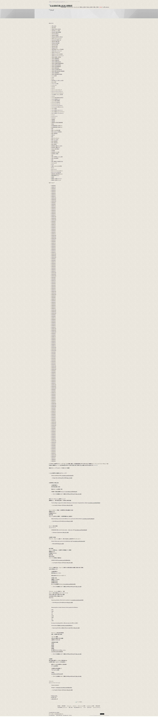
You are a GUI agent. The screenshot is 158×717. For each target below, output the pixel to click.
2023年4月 (53, 247)
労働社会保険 (97, 705)
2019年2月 (53, 325)
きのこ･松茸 (53, 82)
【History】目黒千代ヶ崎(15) (57, 36)
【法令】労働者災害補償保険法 (57, 63)
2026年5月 (53, 190)
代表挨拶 (58, 705)
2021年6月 (53, 281)
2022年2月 (53, 269)
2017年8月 (53, 353)
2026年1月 (53, 196)
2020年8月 (53, 297)
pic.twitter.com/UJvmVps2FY (67, 475)
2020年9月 (53, 296)
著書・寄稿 (95, 7)
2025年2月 (53, 213)
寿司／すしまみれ (54, 139)
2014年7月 (53, 411)
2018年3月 (53, 342)
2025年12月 (53, 197)
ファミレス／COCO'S (55, 102)
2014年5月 (53, 414)
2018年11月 (53, 330)
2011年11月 (53, 456)
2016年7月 (53, 373)
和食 (52, 128)
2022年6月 (53, 263)
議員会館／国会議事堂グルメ (57, 173)
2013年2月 (53, 437)
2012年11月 (53, 442)
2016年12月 (53, 366)
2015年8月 (53, 390)
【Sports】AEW (54, 46)
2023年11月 (53, 236)
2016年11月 (53, 367)
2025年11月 (53, 199)
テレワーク (76, 7)
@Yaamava (58, 687)
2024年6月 (53, 225)
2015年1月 (53, 401)
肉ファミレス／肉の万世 (56, 172)
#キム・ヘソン (63, 650)
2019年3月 (53, 324)
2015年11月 (53, 386)
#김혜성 (58, 625)
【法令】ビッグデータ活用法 (57, 54)
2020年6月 (53, 300)
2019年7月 (53, 317)
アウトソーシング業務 (81, 705)
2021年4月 (53, 285)
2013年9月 (53, 426)
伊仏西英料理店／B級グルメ (56, 127)
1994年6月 (53, 459)
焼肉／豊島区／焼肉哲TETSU (57, 161)
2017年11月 (53, 348)
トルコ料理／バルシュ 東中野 (57, 94)
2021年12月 (53, 272)
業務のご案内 (83, 7)
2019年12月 (53, 310)
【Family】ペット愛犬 (55, 30)
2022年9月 (53, 258)
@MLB (52, 672)
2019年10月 (53, 313)
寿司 (52, 136)
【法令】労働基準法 (55, 60)
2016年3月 (53, 380)
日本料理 (53, 150)
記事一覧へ (54, 697)
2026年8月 (53, 185)
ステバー (53, 88)
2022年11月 (53, 255)
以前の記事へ (54, 699)
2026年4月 (53, 191)
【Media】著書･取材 (55, 41)
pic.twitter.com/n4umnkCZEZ (77, 600)
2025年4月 (53, 210)
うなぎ (52, 77)
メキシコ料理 (54, 108)
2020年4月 (53, 303)
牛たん (52, 164)
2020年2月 (53, 306)
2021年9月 (53, 277)
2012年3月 (53, 451)
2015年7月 (53, 392)
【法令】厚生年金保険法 (56, 64)
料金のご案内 (89, 7)
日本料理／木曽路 (54, 153)
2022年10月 (53, 257)
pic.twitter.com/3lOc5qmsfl (71, 491)
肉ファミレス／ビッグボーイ (57, 170)
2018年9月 (53, 333)
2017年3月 (53, 361)
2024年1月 (53, 233)
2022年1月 (53, 271)
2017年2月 (53, 362)
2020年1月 (53, 308)
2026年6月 (53, 188)
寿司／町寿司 (54, 144)
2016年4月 (53, 378)
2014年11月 (53, 404)
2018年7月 (53, 336)
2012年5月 (53, 448)
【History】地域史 (54, 35)
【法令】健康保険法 (55, 58)
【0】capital (53, 25)
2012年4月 (53, 450)
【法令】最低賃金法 (55, 67)
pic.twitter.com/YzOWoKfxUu (64, 560)
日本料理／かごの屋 (55, 152)
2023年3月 (53, 249)
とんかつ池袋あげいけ (55, 99)
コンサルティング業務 (90, 705)
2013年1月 (53, 439)
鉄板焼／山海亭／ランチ (56, 180)
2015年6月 (53, 394)
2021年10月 (53, 275)
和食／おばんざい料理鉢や (56, 131)
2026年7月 (53, 187)
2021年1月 (53, 289)
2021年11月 (53, 274)
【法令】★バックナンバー (56, 50)
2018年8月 (53, 334)
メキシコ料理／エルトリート (57, 110)
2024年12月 (53, 216)
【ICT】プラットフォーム (56, 38)
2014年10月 (53, 406)
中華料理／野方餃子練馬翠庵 (57, 122)
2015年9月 (53, 389)
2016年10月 (53, 369)
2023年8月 (53, 241)
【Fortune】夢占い (55, 33)
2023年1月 (53, 252)
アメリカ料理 (54, 75)
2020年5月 (53, 302)
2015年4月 (53, 397)
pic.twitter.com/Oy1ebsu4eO (79, 541)
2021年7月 (53, 280)
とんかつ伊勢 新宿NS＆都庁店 (57, 97)
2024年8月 (53, 222)
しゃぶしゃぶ (54, 85)
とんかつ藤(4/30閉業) (55, 100)
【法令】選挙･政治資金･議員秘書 (57, 71)
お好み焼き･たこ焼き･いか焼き (57, 80)
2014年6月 (53, 412)
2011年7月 (53, 457)
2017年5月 (53, 358)
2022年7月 (53, 261)
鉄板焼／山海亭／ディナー (56, 178)
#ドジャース (63, 491)
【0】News (53, 27)
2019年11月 (53, 311)
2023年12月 (53, 235)
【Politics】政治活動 (55, 43)
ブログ (100, 7)
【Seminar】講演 (54, 44)
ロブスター (53, 117)
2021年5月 (53, 283)
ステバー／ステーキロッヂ (56, 89)
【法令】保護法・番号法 (56, 57)
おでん (52, 78)
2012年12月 (53, 440)
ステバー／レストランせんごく (57, 92)
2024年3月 (53, 230)
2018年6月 (53, 338)
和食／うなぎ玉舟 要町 (55, 130)
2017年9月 (53, 352)
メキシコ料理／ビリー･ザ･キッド (57, 111)
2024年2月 (53, 232)
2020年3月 (53, 305)
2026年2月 (53, 194)
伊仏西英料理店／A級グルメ (56, 125)
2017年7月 (53, 355)
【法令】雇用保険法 (55, 72)
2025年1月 (53, 215)
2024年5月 (53, 227)
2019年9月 (53, 314)
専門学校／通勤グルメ (55, 147)
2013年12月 (53, 422)
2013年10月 (53, 425)
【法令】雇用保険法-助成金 (56, 74)
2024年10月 (53, 219)
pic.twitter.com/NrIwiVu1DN (69, 584)
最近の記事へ (55, 695)
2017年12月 (53, 347)
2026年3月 (53, 193)
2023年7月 (53, 243)
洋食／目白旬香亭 (54, 158)
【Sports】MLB (54, 47)
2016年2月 (53, 381)
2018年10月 (53, 331)
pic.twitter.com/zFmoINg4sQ (88, 518)
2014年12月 (53, 403)
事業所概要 (63, 7)
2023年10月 (53, 238)
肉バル (52, 167)
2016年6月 (53, 375)
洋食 (52, 155)
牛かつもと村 (54, 162)
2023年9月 (53, 239)
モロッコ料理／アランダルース (57, 113)
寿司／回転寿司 (54, 141)
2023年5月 (53, 246)
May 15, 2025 (69, 477)
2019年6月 (53, 319)
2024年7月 (53, 224)
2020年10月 (53, 294)
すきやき (53, 86)
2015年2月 (53, 400)
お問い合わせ (106, 7)
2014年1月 (53, 420)
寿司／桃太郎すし (54, 142)
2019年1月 (53, 327)
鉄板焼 (52, 176)
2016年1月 (53, 383)
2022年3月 (53, 268)
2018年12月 (53, 328)
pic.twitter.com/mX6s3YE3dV (94, 502)
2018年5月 (53, 339)
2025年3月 (53, 211)
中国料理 (53, 119)
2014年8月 (53, 409)
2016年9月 (53, 370)
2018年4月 (53, 341)
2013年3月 (53, 436)
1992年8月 (53, 461)
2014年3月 (53, 417)
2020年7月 (53, 299)
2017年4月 (53, 359)
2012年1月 (53, 453)
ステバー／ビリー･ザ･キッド (57, 91)
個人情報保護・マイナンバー (62, 707)
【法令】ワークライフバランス (57, 55)
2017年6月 (53, 356)
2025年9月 (53, 202)
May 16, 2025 (78, 494)
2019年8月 (53, 316)
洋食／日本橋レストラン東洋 (57, 156)
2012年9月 (53, 443)
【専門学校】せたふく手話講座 (57, 49)
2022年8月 (53, 260)
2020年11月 (53, 292)
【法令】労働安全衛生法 (56, 61)
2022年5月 (53, 264)
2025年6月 (53, 207)
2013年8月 (53, 428)
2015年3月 (53, 398)
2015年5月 (53, 395)
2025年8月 (53, 204)
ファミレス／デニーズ (55, 103)
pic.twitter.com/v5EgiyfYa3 (66, 687)
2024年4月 (53, 229)
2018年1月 (53, 345)
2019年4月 (53, 322)
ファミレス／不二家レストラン (57, 106)
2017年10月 (53, 350)
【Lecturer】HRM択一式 (56, 39)
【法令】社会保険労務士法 (56, 69)
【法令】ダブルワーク (55, 52)
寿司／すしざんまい (55, 138)
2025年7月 (53, 205)
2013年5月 (53, 432)
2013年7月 (53, 429)
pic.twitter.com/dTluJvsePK (57, 673)
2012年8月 (53, 445)
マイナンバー (70, 7)
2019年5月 (53, 320)
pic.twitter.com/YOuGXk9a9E (81, 529)
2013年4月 (53, 434)
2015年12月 (53, 384)
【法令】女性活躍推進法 (56, 66)
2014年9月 (53, 408)
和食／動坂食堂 (54, 133)
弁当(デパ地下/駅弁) (55, 148)
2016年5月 (53, 376)
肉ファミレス (54, 169)
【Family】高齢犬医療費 (56, 32)
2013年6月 (53, 431)
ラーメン (53, 114)
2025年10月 (53, 201)
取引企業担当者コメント (78, 707)
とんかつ (53, 96)
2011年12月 (53, 454)
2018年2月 (53, 344)
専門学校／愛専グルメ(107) (56, 145)
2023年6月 (53, 244)
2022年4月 (53, 266)
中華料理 (53, 120)
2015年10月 (53, 387)
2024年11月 (53, 218)
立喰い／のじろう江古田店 (56, 166)
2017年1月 (53, 364)
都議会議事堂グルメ (55, 175)
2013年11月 (53, 423)
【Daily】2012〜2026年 (56, 29)
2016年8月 (53, 372)
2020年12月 (53, 291)
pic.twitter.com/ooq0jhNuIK (57, 651)
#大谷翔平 (59, 491)
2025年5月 (53, 208)
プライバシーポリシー (96, 707)
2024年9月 (53, 221)
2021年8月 (53, 278)
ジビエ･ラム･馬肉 (54, 83)
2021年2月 (53, 288)
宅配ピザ (53, 134)
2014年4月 (53, 415)
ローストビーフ (54, 116)
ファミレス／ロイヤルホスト (57, 105)
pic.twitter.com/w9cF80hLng (66, 625)
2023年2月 (53, 250)
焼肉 (52, 159)
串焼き (52, 124)
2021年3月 (53, 286)
